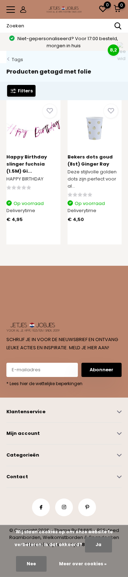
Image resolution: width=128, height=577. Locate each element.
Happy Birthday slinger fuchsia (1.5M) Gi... (26, 163)
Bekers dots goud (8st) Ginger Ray (90, 160)
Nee (31, 564)
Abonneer (101, 369)
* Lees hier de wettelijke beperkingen (44, 384)
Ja (98, 544)
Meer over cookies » (83, 564)
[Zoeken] (118, 25)
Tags (17, 59)
